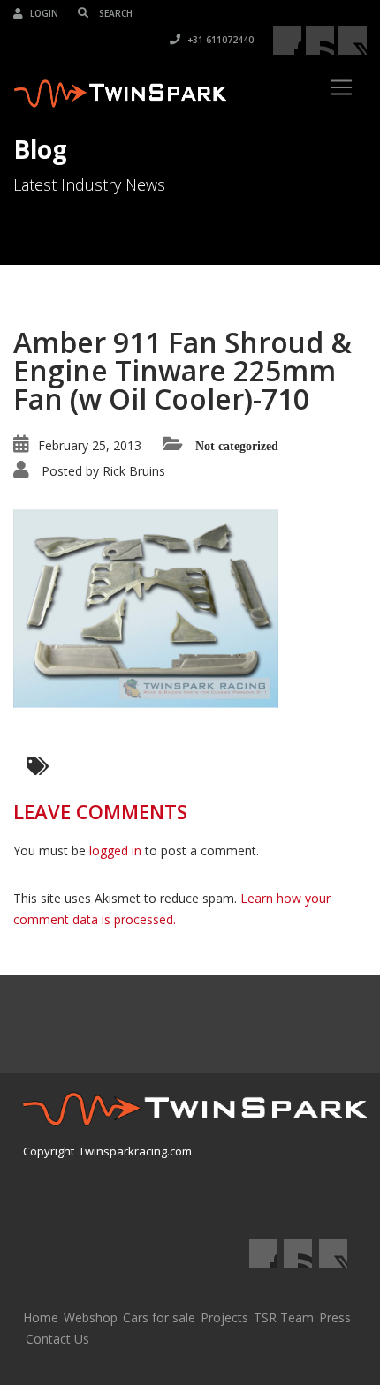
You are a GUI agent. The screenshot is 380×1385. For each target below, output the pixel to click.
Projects (224, 1317)
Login (42, 13)
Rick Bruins (134, 471)
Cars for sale (159, 1317)
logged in (115, 850)
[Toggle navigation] (341, 87)
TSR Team (284, 1317)
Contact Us (57, 1338)
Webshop (91, 1317)
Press (335, 1317)
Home (40, 1317)
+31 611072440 (219, 40)
